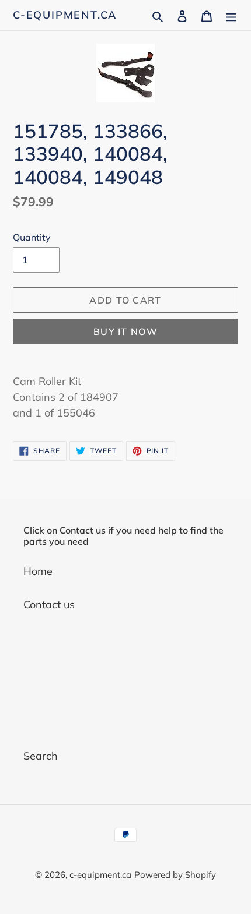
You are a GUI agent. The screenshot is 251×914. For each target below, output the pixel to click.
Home (38, 571)
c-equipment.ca (65, 15)
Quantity (32, 237)
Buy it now (125, 331)
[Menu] (231, 15)
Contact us (49, 604)
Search (40, 756)
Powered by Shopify (175, 874)
